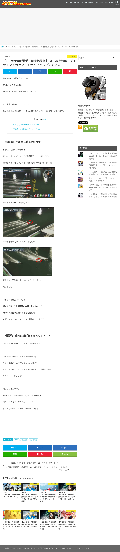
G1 (17, 440)
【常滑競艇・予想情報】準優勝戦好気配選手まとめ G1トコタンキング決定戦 (103, 165)
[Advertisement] (60, 26)
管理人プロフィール (12, 548)
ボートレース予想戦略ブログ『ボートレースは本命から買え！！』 (53, 548)
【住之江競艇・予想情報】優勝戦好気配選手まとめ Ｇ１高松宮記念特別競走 (103, 156)
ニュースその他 (98, 2)
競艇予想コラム (78, 2)
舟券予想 (34, 440)
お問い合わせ (109, 2)
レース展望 (69, 2)
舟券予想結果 (89, 2)
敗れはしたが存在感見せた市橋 (24, 125)
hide (44, 119)
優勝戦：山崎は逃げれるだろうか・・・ (28, 129)
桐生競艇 (25, 440)
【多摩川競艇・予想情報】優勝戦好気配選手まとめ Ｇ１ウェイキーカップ (103, 187)
